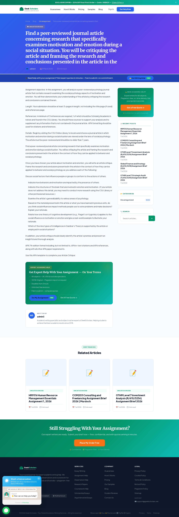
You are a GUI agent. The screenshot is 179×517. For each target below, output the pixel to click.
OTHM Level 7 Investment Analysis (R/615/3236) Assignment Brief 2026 (135, 154)
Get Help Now (125, 9)
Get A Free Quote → (68, 298)
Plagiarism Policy (141, 489)
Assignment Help (81, 475)
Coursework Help (82, 489)
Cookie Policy (140, 475)
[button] (6, 510)
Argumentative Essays (83, 498)
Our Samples (109, 484)
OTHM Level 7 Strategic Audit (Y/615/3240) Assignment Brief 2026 (133, 177)
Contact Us (109, 498)
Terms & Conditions (143, 480)
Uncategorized (44, 21)
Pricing (81, 9)
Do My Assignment (42, 298)
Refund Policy (140, 484)
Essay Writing (80, 471)
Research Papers (81, 484)
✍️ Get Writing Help (139, 78)
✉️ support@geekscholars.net (146, 501)
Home (27, 21)
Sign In (111, 9)
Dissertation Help (81, 480)
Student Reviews (111, 493)
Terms (149, 513)
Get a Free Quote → (135, 107)
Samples (91, 9)
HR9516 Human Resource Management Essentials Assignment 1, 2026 (131, 131)
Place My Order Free (89, 443)
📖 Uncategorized (35, 26)
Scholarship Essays (82, 493)
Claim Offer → (118, 2)
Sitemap (138, 493)
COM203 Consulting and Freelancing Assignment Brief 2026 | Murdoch (133, 142)
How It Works (69, 9)
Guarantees (55, 9)
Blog (101, 9)
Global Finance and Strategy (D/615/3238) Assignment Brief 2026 (133, 166)
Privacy (142, 513)
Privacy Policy (140, 471)
